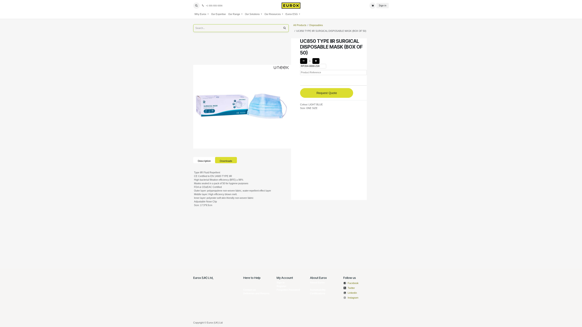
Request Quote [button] (326, 93)
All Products (299, 25)
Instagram (353, 297)
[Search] (284, 28)
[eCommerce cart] (372, 5)
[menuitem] (201, 14)
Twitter (351, 288)
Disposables (316, 25)
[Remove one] (303, 61)
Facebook (353, 283)
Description (204, 161)
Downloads (226, 161)
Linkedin (352, 293)
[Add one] (315, 61)
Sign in (382, 5)
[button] (196, 5)
